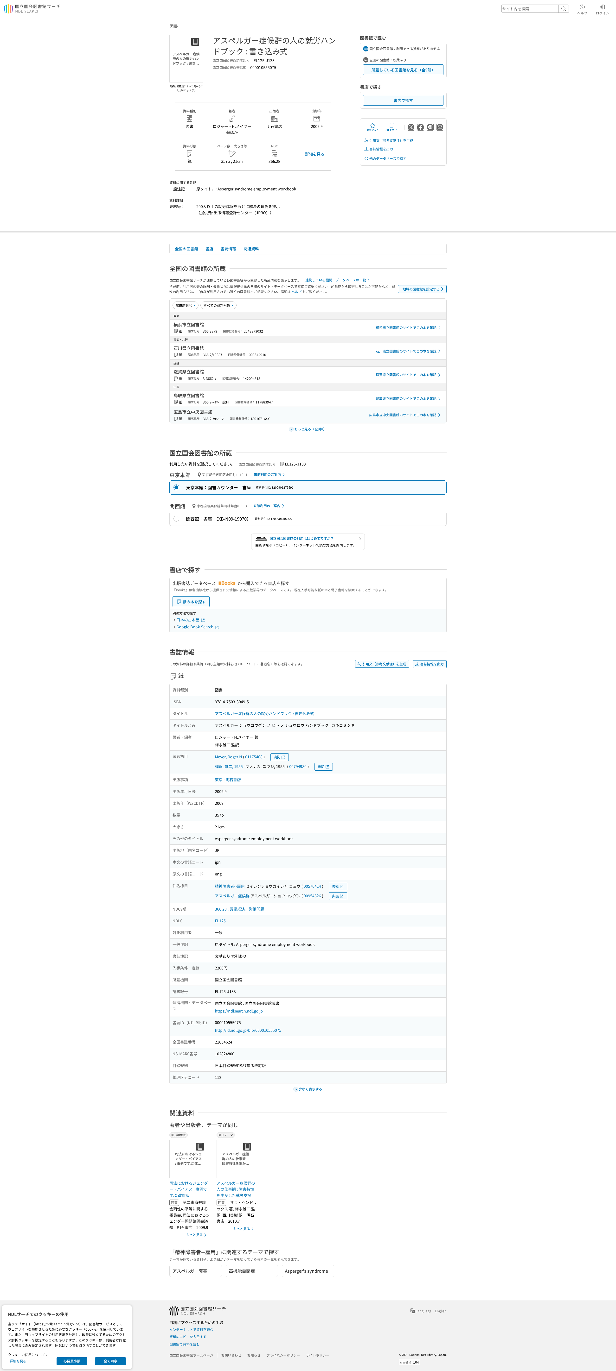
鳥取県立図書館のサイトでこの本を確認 (406, 398)
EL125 (220, 921)
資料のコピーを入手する (187, 1336)
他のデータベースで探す (387, 158)
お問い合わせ (231, 1355)
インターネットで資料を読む (191, 1329)
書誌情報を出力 (381, 148)
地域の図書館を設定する (421, 289)
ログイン (602, 13)
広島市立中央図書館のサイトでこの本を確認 (402, 414)
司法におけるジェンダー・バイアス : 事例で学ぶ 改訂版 (188, 1189)
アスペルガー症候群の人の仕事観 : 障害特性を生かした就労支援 (236, 1189)
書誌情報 (228, 249)
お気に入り (373, 130)
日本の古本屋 (188, 620)
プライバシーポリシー (283, 1355)
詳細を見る (314, 154)
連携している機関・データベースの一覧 (335, 279)
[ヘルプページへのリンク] (194, 89)
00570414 (312, 886)
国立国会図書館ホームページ (191, 1355)
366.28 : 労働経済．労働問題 (239, 909)
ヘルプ (582, 13)
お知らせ (254, 1355)
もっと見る (194, 1234)
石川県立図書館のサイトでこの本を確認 (406, 351)
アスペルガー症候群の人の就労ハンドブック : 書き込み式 (264, 713)
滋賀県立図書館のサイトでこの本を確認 (406, 374)
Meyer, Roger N (228, 757)
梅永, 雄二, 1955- (229, 766)
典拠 (277, 757)
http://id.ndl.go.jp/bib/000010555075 (248, 1030)
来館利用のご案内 (267, 474)
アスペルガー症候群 (232, 896)
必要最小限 (72, 1360)
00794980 (298, 766)
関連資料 (251, 249)
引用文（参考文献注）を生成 (391, 140)
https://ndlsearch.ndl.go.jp (239, 1011)
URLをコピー (392, 130)
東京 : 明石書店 (228, 779)
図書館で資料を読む (184, 1344)
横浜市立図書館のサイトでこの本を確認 (406, 327)
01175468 (254, 757)
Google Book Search (195, 626)
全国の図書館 (186, 249)
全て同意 (110, 1360)
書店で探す (403, 100)
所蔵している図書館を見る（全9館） (403, 70)
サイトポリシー (317, 1355)
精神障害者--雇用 (230, 886)
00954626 (312, 896)
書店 (209, 249)
